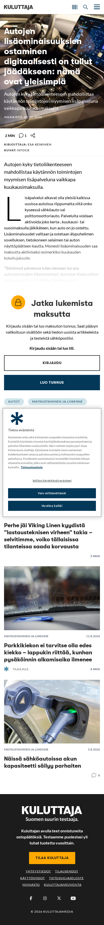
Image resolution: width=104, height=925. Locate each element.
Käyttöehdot (32, 878)
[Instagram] (45, 898)
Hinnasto (31, 884)
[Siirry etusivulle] (18, 7)
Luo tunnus (52, 382)
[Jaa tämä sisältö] (33, 135)
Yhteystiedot (38, 871)
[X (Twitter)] (59, 898)
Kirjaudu (52, 363)
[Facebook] (31, 898)
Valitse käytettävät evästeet (52, 480)
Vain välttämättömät (52, 493)
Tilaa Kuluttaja (52, 858)
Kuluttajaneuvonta (63, 884)
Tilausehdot (66, 871)
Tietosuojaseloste (66, 878)
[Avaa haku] (85, 7)
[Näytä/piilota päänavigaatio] (96, 7)
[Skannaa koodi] (74, 7)
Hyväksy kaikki (52, 505)
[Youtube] (73, 898)
